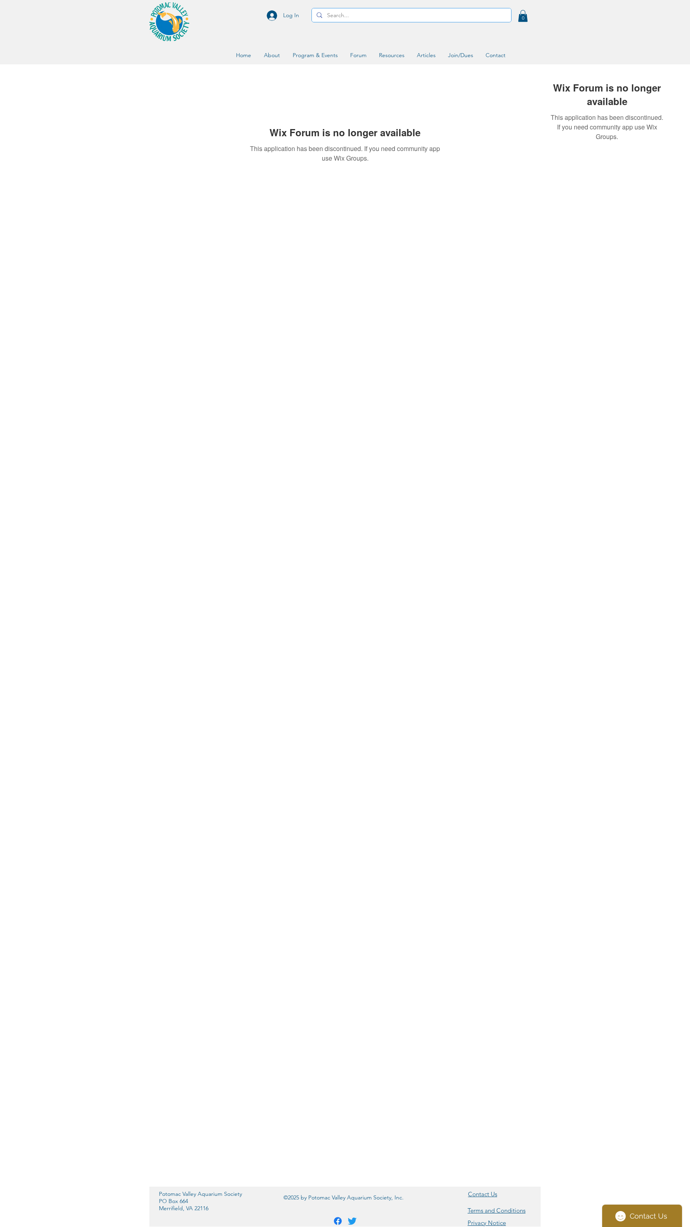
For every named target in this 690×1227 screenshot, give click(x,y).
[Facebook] (338, 1221)
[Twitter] (352, 1221)
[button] (523, 16)
